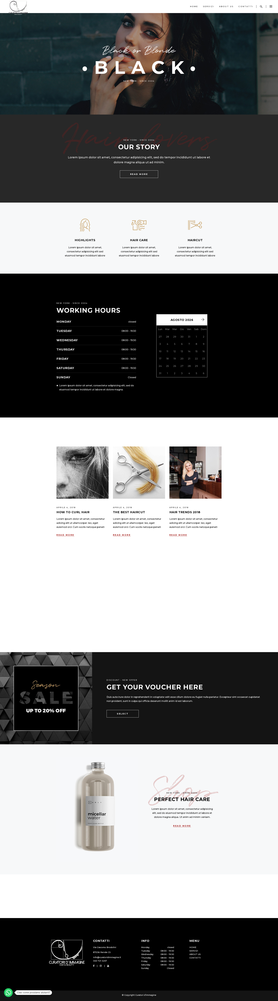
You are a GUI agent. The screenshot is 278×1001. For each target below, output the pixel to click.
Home (192, 947)
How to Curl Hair (72, 512)
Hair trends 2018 (184, 512)
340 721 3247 (100, 961)
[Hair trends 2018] (195, 472)
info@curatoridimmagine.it (107, 957)
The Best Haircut (129, 512)
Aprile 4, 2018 (66, 507)
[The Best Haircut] (139, 472)
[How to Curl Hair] (82, 472)
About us (195, 954)
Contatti (195, 957)
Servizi (193, 951)
